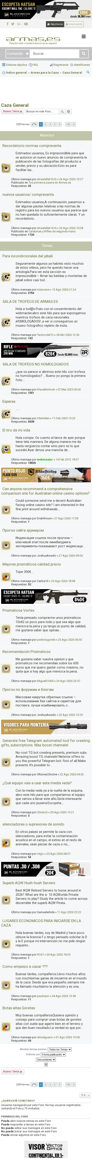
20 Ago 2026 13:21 (62, 812)
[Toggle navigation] (84, 36)
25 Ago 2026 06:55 (70, 639)
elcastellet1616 (46, 179)
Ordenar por (33, 1054)
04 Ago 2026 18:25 (58, 954)
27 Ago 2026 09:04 (71, 555)
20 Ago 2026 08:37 (58, 853)
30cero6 (42, 812)
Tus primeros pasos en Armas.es (50, 182)
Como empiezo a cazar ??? (25, 966)
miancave (43, 289)
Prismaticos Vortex (18, 610)
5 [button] (59, 124)
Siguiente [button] (74, 124)
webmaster (45, 459)
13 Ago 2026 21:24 (64, 289)
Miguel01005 (45, 681)
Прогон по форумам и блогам (28, 689)
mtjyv (40, 853)
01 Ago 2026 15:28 (67, 1037)
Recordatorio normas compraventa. (32, 145)
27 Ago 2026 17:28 (66, 518)
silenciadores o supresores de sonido (33, 824)
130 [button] (68, 124)
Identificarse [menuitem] (82, 64)
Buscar (62, 111)
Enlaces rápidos (16, 64)
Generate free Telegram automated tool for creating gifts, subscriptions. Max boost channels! (45, 742)
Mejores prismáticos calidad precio (31, 564)
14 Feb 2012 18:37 (67, 459)
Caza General (15, 105)
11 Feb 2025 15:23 (63, 418)
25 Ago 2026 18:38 (63, 581)
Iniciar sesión (75, 24)
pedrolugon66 (46, 639)
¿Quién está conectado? (18, 1100)
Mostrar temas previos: (34, 1049)
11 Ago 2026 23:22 (69, 912)
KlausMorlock (46, 389)
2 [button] (45, 124)
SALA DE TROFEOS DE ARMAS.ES (30, 301)
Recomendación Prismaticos (26, 651)
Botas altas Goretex (18, 1008)
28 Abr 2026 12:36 (67, 334)
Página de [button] (34, 124)
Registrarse (56, 24)
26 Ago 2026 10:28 (71, 228)
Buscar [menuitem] (88, 72)
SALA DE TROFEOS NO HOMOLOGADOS (35, 364)
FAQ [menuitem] (35, 64)
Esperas (8, 401)
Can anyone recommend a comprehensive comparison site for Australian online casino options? (45, 491)
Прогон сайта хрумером (23, 530)
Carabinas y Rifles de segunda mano (52, 231)
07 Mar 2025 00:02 (69, 389)
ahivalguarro (45, 1037)
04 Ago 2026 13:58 (64, 996)
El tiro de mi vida (16, 430)
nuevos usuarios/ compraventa (28, 194)
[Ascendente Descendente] (46, 1060)
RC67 (40, 954)
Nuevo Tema (11, 111)
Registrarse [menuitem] (61, 64)
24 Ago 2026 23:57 (68, 681)
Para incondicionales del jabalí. (28, 256)
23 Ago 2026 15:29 (71, 714)
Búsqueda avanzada (69, 111)
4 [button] (55, 124)
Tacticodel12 (45, 334)
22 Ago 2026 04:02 (72, 774)
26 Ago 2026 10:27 (71, 179)
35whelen (43, 418)
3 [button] (50, 124)
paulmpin (43, 996)
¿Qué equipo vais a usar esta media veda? (37, 783)
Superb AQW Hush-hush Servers (28, 883)
